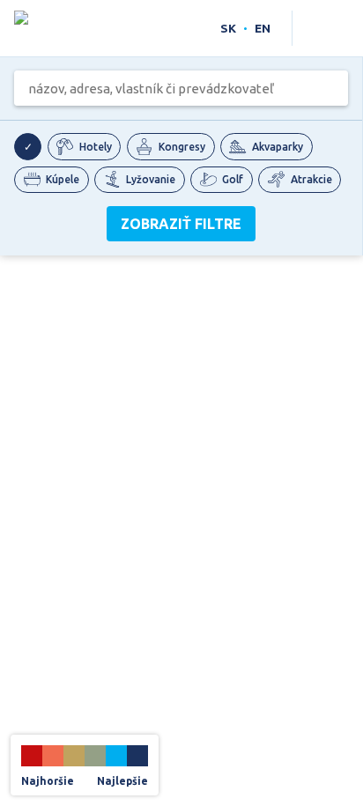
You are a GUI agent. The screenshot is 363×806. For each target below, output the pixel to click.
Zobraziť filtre (181, 224)
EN (262, 28)
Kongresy (182, 146)
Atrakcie (311, 179)
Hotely (95, 146)
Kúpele (62, 179)
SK (228, 28)
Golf (232, 179)
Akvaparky (277, 146)
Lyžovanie (150, 179)
